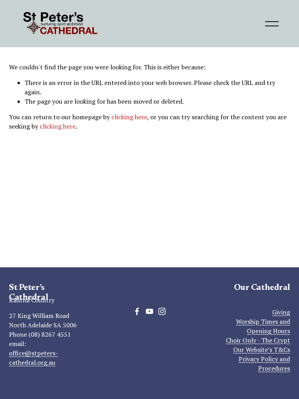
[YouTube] (149, 311)
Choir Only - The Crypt (258, 340)
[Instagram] (162, 311)
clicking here (129, 117)
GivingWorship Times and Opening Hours (263, 321)
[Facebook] (137, 311)
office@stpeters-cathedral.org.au (33, 358)
